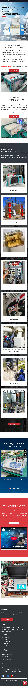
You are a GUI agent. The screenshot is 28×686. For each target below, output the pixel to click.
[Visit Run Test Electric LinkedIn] (8, 676)
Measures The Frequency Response (14, 104)
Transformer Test (14, 319)
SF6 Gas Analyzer (5, 656)
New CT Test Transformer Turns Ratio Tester (14, 479)
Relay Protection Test (14, 190)
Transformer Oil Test (14, 254)
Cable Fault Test (14, 383)
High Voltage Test (5, 645)
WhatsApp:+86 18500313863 (10, 665)
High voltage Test (14, 222)
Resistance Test (4, 643)
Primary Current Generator (7, 649)
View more (14, 70)
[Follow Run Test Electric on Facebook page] (3, 676)
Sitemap (21, 680)
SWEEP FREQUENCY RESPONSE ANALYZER (14, 100)
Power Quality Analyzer (6, 654)
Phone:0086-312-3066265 (9, 667)
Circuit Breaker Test (14, 287)
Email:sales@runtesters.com (10, 663)
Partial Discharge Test (14, 351)
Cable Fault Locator (5, 652)
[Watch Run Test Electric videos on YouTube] (12, 676)
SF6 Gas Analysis (14, 415)
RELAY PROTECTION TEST (14, 47)
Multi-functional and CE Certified (14, 50)
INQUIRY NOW (14, 424)
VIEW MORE (14, 523)
